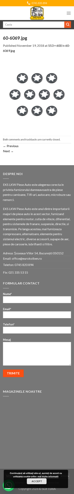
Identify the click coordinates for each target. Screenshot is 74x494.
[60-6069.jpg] (37, 94)
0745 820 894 (24, 265)
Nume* (7, 294)
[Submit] (67, 24)
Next (8, 151)
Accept (37, 481)
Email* (7, 309)
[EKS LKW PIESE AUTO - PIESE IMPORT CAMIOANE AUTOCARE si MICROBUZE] (37, 13)
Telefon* (8, 324)
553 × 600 (55, 45)
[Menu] (68, 13)
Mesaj (7, 339)
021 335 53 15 (18, 272)
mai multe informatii (47, 476)
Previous (11, 146)
